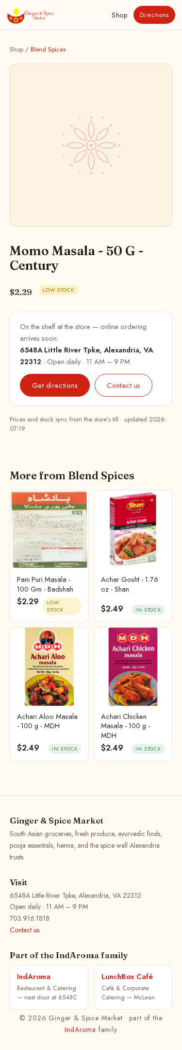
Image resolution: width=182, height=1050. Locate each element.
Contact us (123, 385)
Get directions (55, 385)
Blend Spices (48, 49)
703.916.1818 (30, 918)
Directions (154, 14)
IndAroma (80, 1029)
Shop (119, 15)
